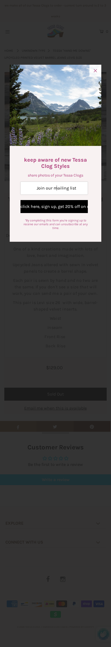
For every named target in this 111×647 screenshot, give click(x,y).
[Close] (95, 71)
